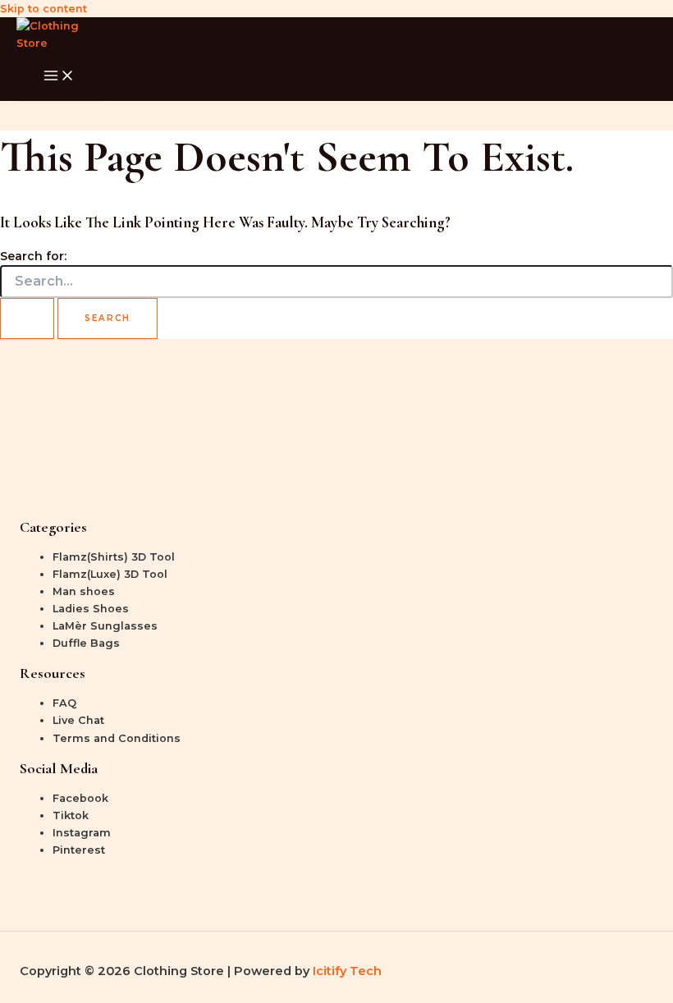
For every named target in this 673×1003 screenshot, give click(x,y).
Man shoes (84, 591)
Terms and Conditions (117, 738)
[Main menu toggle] (59, 76)
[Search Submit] (27, 318)
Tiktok (71, 815)
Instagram (82, 833)
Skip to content (43, 8)
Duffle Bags (86, 643)
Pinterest (79, 850)
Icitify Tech (347, 971)
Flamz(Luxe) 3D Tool (110, 574)
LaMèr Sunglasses (105, 626)
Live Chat (78, 720)
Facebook (80, 798)
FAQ (64, 703)
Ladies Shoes (91, 608)
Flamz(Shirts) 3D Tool (114, 557)
